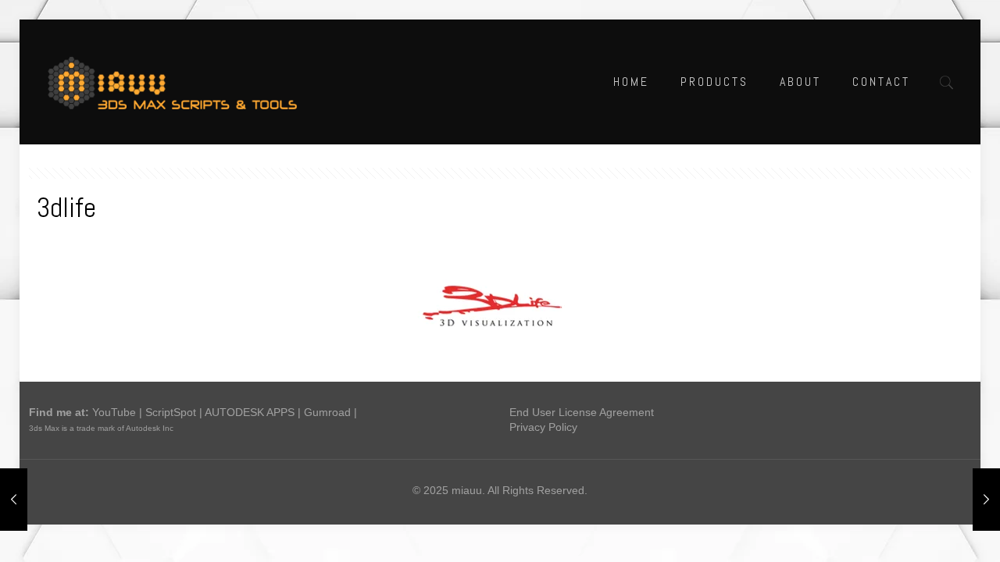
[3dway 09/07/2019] (986, 499)
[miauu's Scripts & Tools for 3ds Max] (180, 82)
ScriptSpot (170, 412)
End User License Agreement (581, 412)
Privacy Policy (543, 427)
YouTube (114, 412)
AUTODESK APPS (250, 412)
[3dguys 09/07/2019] (13, 499)
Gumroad (327, 412)
